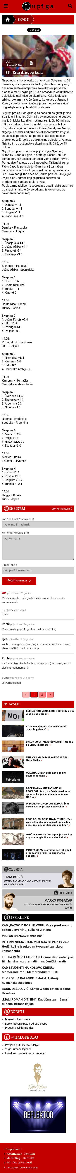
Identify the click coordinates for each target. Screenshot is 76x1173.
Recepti (14, 1012)
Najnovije (11, 704)
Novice (23, 19)
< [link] (26, 694)
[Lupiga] (38, 6)
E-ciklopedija (21, 1037)
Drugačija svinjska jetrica (19, 1027)
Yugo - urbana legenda (18, 1049)
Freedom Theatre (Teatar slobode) (25, 1053)
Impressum (14, 1149)
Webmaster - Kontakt (20, 1153)
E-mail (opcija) (10, 564)
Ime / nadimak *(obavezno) (18, 519)
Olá (4, 593)
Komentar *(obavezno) (15, 532)
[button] (6, 5)
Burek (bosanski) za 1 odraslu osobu (26, 1023)
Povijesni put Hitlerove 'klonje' (22, 1045)
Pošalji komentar (18, 580)
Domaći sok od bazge (17, 1019)
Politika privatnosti (19, 1162)
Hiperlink (16, 917)
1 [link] (34, 694)
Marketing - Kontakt (20, 1158)
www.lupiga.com (29, 1167)
